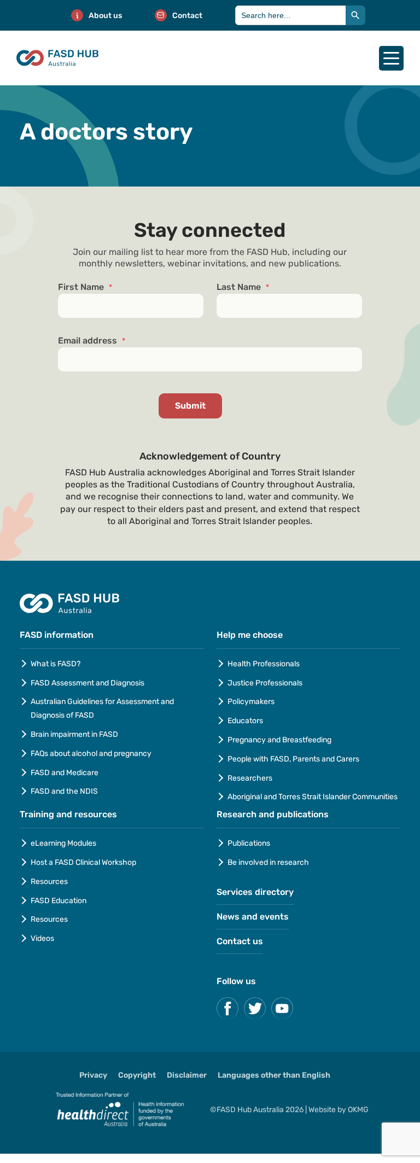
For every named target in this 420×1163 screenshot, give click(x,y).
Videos (42, 938)
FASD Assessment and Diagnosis (87, 683)
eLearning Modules (63, 843)
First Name (85, 287)
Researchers (250, 778)
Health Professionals (264, 663)
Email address (91, 341)
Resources (49, 881)
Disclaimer (187, 1075)
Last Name (243, 287)
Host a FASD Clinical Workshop (83, 862)
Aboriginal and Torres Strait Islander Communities (313, 796)
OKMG (358, 1109)
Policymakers (251, 701)
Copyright (137, 1075)
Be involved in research (268, 862)
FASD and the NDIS (64, 791)
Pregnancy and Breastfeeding (279, 740)
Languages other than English (274, 1075)
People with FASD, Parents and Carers (293, 759)
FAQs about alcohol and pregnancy (91, 753)
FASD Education (58, 900)
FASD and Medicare (64, 772)
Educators (245, 720)
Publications (249, 843)
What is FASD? (55, 663)
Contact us (240, 941)
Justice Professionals (266, 683)
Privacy (93, 1075)
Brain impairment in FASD (74, 734)
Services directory (255, 892)
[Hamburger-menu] (391, 58)
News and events (253, 916)
